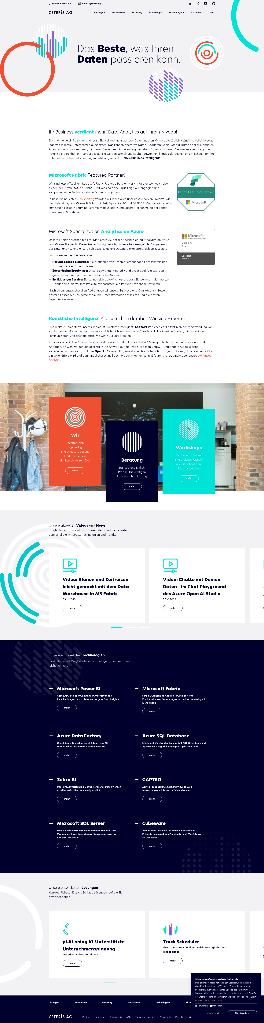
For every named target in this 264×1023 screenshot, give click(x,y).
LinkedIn (189, 3)
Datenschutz (115, 1017)
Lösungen (99, 12)
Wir (212, 12)
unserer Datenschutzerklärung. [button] (209, 1000)
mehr (75, 470)
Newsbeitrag (85, 199)
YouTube (205, 3)
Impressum (99, 1017)
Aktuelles (196, 12)
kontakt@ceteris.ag (91, 3)
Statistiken (217, 1005)
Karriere (86, 1017)
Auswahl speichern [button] (215, 1013)
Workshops (155, 12)
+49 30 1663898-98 (61, 3)
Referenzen (118, 12)
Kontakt (179, 1017)
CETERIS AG (60, 12)
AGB (128, 1017)
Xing (197, 3)
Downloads (165, 1017)
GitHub (213, 3)
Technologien (176, 12)
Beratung (137, 12)
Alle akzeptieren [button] (242, 1013)
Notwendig (203, 1005)
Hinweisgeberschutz (145, 1017)
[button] (116, 627)
